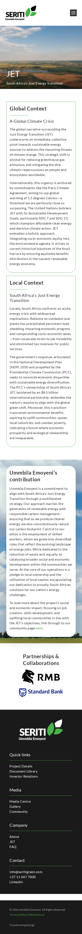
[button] (73, 12)
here (39, 628)
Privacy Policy (18, 914)
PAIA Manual (36, 914)
